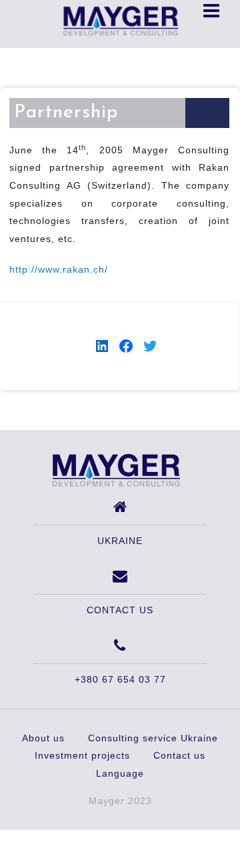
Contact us (179, 755)
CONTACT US (120, 610)
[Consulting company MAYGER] (115, 469)
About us (43, 738)
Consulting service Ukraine (153, 738)
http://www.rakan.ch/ (58, 269)
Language (120, 773)
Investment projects (82, 755)
